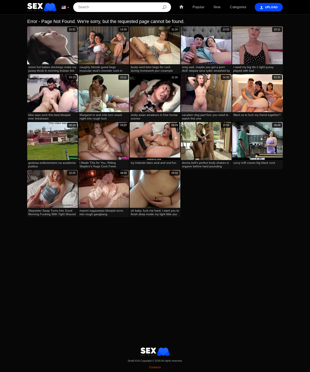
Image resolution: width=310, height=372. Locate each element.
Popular (198, 7)
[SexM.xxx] (42, 7)
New (217, 7)
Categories (238, 7)
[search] (164, 7)
